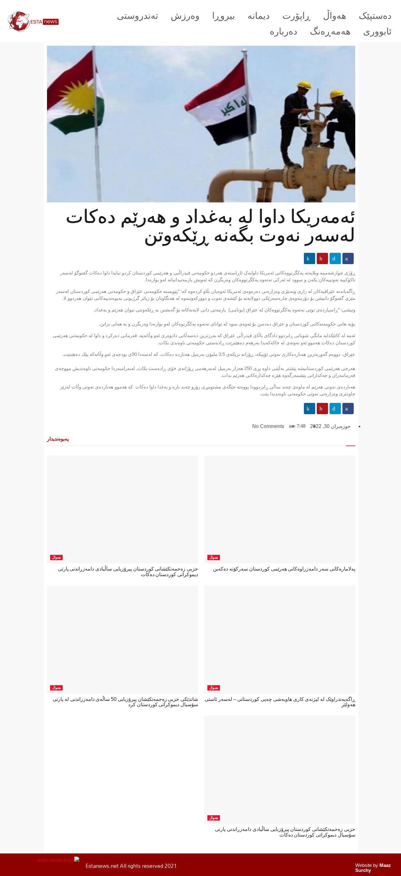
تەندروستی (137, 16)
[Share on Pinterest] (322, 258)
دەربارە (283, 31)
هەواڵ (334, 16)
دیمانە (258, 16)
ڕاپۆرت (296, 16)
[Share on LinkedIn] (309, 258)
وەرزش (185, 16)
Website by (373, 868)
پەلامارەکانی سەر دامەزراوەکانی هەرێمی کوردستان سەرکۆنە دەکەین (284, 568)
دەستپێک (375, 16)
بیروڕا (223, 16)
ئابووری (377, 31)
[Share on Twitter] (335, 258)
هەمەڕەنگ (330, 31)
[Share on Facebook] (348, 258)
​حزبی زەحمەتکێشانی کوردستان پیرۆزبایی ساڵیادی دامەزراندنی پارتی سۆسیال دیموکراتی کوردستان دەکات (285, 831)
